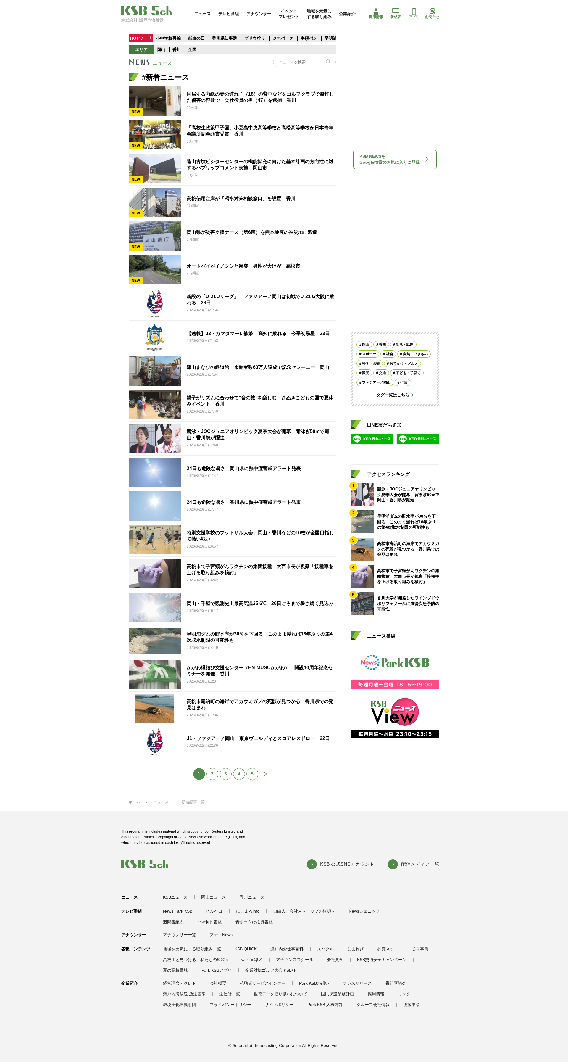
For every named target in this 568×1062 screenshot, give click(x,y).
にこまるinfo (247, 911)
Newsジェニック (364, 911)
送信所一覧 (229, 994)
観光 (365, 373)
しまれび (355, 949)
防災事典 (420, 949)
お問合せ (432, 17)
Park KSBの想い (314, 983)
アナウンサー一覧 (179, 934)
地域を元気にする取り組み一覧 (192, 949)
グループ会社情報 (373, 1004)
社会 (389, 354)
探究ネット (387, 949)
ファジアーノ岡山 (376, 382)
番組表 (395, 17)
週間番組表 (173, 922)
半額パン (309, 38)
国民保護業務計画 (337, 994)
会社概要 (218, 983)
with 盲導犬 (251, 959)
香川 (176, 49)
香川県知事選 (225, 38)
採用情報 (376, 17)
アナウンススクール (294, 959)
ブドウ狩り (254, 38)
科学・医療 (371, 363)
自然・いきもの (415, 354)
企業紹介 (347, 13)
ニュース (202, 13)
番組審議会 (395, 983)
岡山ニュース (213, 897)
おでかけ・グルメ (404, 363)
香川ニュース (252, 897)
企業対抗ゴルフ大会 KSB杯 (270, 970)
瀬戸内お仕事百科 (287, 949)
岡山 (161, 49)
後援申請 (411, 1004)
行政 (403, 382)
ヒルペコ (214, 911)
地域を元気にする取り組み (319, 14)
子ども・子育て (408, 373)
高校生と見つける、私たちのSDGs (195, 959)
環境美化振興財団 (179, 1004)
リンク (404, 994)
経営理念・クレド (179, 983)
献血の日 (197, 38)
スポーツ (369, 354)
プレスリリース (357, 983)
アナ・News (221, 934)
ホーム (134, 802)
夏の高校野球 (175, 970)
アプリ (414, 17)
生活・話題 (405, 344)
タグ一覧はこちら (392, 394)
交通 (382, 373)
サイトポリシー (279, 1004)
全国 (192, 49)
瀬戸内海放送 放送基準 (184, 994)
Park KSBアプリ (216, 970)
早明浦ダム (335, 38)
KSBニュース (175, 897)
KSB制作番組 (209, 922)
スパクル (325, 949)
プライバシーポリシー (230, 1004)
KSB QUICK (246, 949)
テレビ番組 (228, 13)
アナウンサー (258, 13)
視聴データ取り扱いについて (280, 994)
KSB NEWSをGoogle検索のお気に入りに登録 (389, 159)
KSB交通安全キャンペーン (381, 959)
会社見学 (335, 959)
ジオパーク (282, 38)
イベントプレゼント (289, 14)
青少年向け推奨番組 (254, 922)
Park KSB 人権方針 (325, 1004)
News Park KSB (177, 911)
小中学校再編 (168, 38)
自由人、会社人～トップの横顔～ (304, 911)
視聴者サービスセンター (262, 983)
